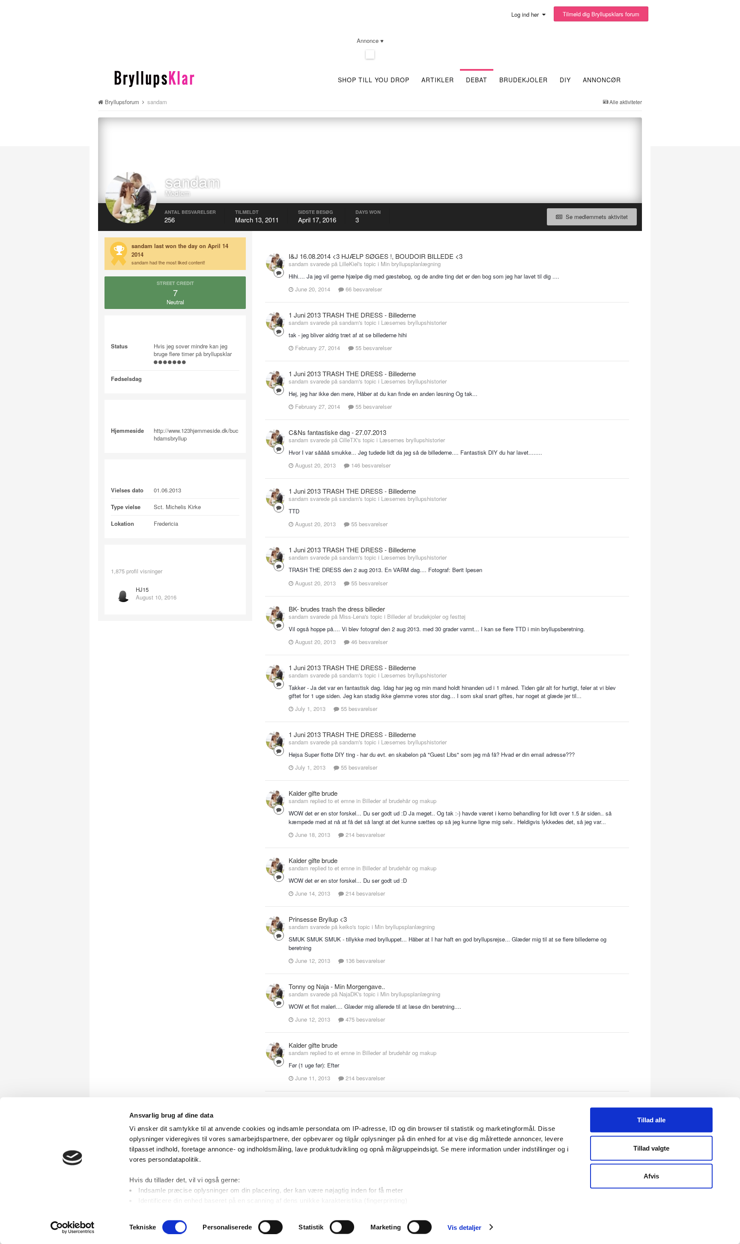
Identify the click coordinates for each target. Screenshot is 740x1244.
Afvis (651, 1176)
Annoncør (602, 79)
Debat (476, 79)
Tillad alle (651, 1120)
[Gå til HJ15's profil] (123, 595)
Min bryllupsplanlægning (411, 264)
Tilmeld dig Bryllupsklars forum (601, 14)
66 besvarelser (363, 289)
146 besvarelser (370, 465)
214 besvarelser (364, 834)
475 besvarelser (364, 1019)
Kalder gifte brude (313, 792)
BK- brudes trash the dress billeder (337, 608)
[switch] (270, 1227)
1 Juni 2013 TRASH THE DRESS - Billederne (352, 314)
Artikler (437, 79)
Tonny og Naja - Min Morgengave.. (337, 986)
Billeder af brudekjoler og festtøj (426, 616)
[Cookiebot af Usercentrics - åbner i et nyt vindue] (72, 1227)
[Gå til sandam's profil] (275, 262)
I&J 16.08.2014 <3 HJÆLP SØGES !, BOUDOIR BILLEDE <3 (375, 256)
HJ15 (142, 589)
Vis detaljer (464, 1227)
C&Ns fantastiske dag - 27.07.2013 (337, 432)
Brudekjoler (523, 79)
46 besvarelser (368, 642)
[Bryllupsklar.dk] (154, 78)
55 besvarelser (373, 348)
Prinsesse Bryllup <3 (318, 918)
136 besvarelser (364, 960)
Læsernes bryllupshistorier (414, 322)
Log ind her (526, 14)
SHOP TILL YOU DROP (373, 79)
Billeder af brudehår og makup (399, 801)
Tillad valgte (651, 1147)
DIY (565, 79)
